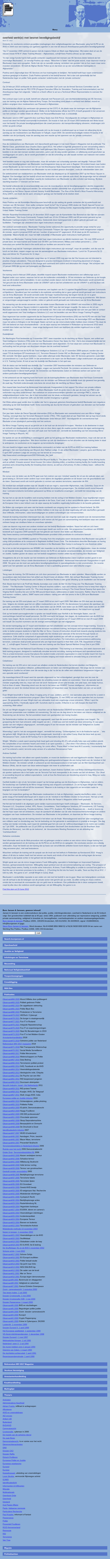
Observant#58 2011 (11, 1092)
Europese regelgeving (12, 1464)
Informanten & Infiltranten (13, 1486)
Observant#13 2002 (11, 1267)
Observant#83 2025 (11, 1002)
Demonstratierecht (10, 1441)
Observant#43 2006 (11, 1155)
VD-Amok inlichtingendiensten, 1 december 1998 (23, 1334)
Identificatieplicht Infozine (13, 1130)
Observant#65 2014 (11, 1066)
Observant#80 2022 (11, 1012)
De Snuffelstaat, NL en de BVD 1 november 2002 (23, 1248)
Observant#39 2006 (11, 1168)
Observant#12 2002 (11, 1270)
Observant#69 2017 (11, 1053)
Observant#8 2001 (11, 1283)
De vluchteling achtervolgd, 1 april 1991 (19, 1353)
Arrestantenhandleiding (12, 1037)
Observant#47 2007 (11, 1133)
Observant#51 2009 (11, 1117)
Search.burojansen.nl (14, 939)
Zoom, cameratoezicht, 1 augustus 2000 (20, 1289)
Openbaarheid (10, 945)
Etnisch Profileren (10, 1457)
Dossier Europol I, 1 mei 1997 (15, 1337)
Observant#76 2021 (11, 1025)
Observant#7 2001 (11, 1286)
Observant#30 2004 (11, 1200)
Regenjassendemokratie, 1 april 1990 (18, 1356)
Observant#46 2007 (11, 1136)
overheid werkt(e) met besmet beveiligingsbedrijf (31, 37)
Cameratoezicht (9, 1428)
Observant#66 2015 (11, 1063)
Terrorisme (7, 1537)
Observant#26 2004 (11, 1213)
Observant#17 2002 (11, 1254)
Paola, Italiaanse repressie (14, 1508)
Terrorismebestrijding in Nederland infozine (21, 1146)
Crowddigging (10, 982)
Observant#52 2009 (11, 1114)
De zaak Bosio (9, 1438)
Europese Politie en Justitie (14, 1460)
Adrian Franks (9, 1406)
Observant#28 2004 (11, 1206)
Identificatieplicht (10, 1483)
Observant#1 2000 (11, 1321)
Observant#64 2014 (11, 1069)
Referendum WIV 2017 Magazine (19, 1364)
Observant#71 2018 (11, 1047)
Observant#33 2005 (11, 1190)
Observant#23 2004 (11, 1222)
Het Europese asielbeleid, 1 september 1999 (22, 1331)
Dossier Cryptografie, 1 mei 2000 (17, 1296)
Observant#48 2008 (11, 1127)
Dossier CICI (8, 1451)
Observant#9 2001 (11, 1280)
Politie (5, 1521)
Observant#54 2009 (11, 1108)
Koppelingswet (9, 1473)
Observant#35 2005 (11, 1184)
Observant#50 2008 (11, 1120)
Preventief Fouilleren (11, 1524)
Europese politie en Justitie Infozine (18, 1098)
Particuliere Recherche (12, 1511)
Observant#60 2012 (11, 1082)
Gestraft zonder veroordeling (15, 1171)
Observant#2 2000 (11, 1318)
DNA (5, 1448)
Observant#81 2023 (11, 1009)
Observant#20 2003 (11, 1238)
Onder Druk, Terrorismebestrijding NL (18, 1152)
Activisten (7, 1400)
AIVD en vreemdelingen (13, 1412)
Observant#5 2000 (11, 1308)
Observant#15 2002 (11, 1261)
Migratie (6, 1489)
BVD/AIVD (7, 1425)
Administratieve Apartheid (13, 1403)
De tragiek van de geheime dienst (17, 1435)
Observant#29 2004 (11, 1203)
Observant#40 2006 (11, 1165)
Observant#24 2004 (11, 1219)
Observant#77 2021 (11, 1021)
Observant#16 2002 (11, 1257)
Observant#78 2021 (11, 1018)
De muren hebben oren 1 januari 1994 (19, 1347)
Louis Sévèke (8, 1476)
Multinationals (8, 1492)
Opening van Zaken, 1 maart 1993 (17, 1350)
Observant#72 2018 (11, 1041)
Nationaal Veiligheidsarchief (17, 970)
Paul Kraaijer (8, 1514)
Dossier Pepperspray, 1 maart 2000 (18, 1302)
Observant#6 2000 (11, 1305)
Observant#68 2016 (11, 1057)
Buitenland (7, 1422)
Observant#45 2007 (11, 1139)
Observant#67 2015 (11, 1060)
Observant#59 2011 (11, 1088)
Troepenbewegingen (13, 976)
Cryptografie (8, 1432)
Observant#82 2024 (11, 1005)
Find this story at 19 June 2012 (16, 889)
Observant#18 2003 (11, 1245)
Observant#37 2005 (11, 1178)
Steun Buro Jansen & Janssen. (16, 926)
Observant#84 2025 (11, 999)
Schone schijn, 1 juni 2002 (14, 1251)
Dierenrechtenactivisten (13, 1444)
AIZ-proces (7, 1416)
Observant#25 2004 (11, 1216)
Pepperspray (8, 1518)
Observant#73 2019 (11, 1034)
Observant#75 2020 (11, 1028)
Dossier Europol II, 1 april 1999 (16, 1328)
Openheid (7, 1499)
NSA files (8, 988)
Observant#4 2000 (11, 1312)
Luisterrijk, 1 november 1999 (15, 1324)
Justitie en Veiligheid (13, 951)
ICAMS (6, 1479)
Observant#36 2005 (11, 1181)
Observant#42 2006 (11, 1159)
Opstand (6, 1502)
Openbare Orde (9, 1495)
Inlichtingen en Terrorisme (16, 957)
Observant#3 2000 (11, 1315)
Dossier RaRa (8, 1454)
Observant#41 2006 (11, 1162)
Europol (6, 1467)
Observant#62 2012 (11, 1076)
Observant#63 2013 (11, 1072)
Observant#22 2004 (11, 1225)
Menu (55, 30)
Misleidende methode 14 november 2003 (20, 1229)
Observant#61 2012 (11, 1079)
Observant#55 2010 (11, 1104)
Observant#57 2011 (11, 1095)
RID (4, 1534)
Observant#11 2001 (11, 1273)
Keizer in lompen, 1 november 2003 (18, 1232)
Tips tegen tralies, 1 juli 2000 (15, 1293)
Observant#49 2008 (11, 1123)
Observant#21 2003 (11, 1235)
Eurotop (6, 1470)
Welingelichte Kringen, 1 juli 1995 (17, 1340)
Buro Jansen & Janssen (13, 921)
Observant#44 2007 (11, 1143)
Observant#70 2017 (11, 1050)
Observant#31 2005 (11, 1197)
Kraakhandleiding (12, 1383)
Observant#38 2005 (11, 1175)
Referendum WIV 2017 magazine (17, 1044)
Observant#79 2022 (11, 1015)
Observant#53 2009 (11, 1111)
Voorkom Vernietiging (14, 1370)
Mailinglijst (9, 1389)
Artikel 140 (7, 1419)
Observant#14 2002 (11, 1264)
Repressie (7, 1530)
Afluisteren (7, 1409)
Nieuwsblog (9, 964)
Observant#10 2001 (11, 1277)
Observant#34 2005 (11, 1187)
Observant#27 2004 (11, 1210)
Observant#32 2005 (11, 1194)
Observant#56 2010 (11, 1101)
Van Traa (6, 1540)
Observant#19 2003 (11, 1241)
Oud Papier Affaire (10, 1505)
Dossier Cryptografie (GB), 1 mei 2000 (19, 1299)
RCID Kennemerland (11, 1527)
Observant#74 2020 (11, 1031)
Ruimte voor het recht (12, 1149)
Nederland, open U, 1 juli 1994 (16, 1343)
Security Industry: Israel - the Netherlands (20, 1085)
